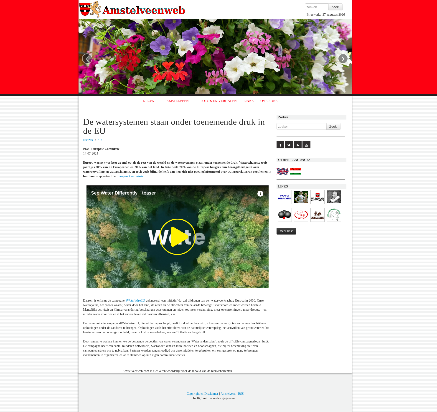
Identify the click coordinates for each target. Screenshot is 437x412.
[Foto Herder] (285, 204)
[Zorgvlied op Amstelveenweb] (301, 204)
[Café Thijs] (301, 222)
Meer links (286, 231)
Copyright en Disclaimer (202, 393)
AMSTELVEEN (177, 101)
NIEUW (148, 101)
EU (99, 140)
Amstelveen (228, 393)
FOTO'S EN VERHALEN (219, 101)
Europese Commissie (130, 176)
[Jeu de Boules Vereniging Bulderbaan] (285, 222)
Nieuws (88, 140)
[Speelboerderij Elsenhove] (334, 222)
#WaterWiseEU (135, 300)
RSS (241, 393)
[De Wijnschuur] (317, 222)
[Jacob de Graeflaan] (334, 204)
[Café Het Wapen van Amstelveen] (317, 204)
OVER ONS (268, 101)
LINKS (249, 101)
